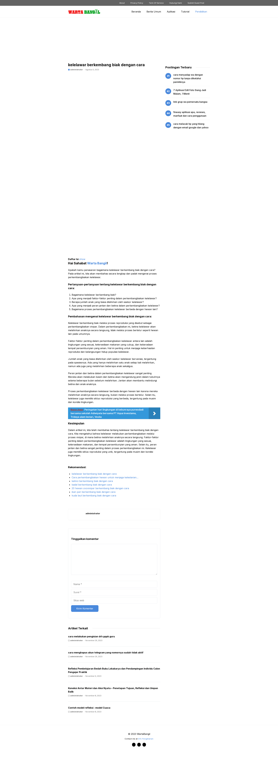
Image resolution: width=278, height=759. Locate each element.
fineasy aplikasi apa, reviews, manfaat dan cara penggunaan (189, 114)
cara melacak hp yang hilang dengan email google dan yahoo (191, 125)
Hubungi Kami (175, 3)
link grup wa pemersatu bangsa (190, 101)
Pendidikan (201, 11)
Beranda (136, 11)
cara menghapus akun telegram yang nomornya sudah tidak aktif (105, 652)
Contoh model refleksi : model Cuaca (89, 707)
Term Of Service (156, 3)
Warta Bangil (97, 263)
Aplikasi (171, 11)
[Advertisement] (139, 42)
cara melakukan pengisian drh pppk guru (91, 636)
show (82, 259)
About (122, 3)
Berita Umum (154, 11)
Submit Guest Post (196, 3)
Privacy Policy (136, 3)
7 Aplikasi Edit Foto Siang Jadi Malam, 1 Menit (189, 92)
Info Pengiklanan (145, 739)
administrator (76, 70)
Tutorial (185, 11)
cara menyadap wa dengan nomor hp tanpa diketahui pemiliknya (188, 78)
